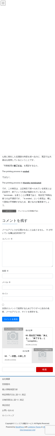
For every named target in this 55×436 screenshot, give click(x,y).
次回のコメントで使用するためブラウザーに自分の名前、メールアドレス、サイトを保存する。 (26, 310)
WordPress (20, 427)
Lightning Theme (34, 427)
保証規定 (6, 405)
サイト (5, 293)
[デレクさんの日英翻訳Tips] (12, 334)
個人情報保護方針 (10, 389)
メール (6, 282)
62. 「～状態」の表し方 (15, 356)
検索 (44, 369)
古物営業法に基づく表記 (13, 400)
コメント (7, 239)
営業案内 (6, 384)
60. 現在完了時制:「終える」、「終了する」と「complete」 (37, 338)
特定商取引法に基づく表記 (14, 394)
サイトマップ (8, 415)
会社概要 (6, 379)
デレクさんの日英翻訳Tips (28, 211)
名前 (5, 271)
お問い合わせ (8, 410)
